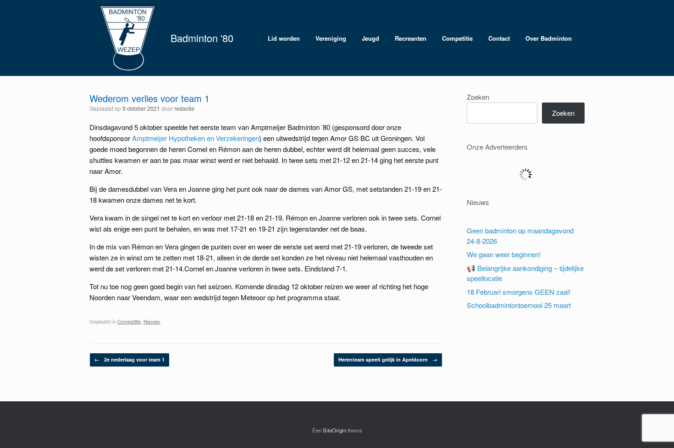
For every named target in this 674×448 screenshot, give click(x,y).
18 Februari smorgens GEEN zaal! (518, 292)
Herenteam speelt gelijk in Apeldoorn (387, 359)
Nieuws (152, 321)
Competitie (457, 38)
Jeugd (370, 38)
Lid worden (284, 38)
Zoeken (478, 97)
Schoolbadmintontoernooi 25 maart (519, 305)
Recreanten (410, 38)
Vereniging (330, 38)
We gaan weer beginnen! (504, 254)
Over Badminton (548, 38)
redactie (184, 108)
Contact (499, 38)
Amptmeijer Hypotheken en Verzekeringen (195, 138)
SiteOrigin (334, 430)
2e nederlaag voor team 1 (129, 359)
